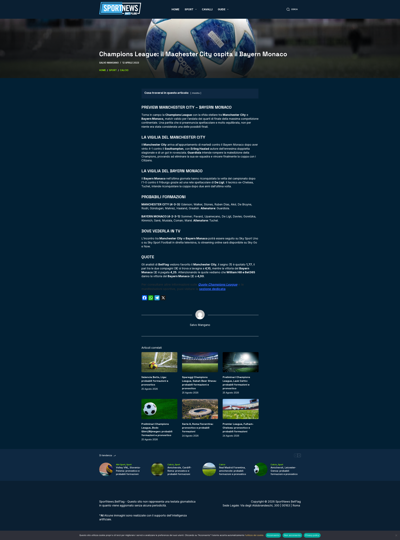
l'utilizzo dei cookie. (254, 535)
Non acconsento (292, 535)
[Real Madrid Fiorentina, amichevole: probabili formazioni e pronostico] (209, 469)
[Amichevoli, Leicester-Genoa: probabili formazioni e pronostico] (261, 469)
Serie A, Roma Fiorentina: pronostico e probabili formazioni (197, 427)
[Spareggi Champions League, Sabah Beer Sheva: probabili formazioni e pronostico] (200, 362)
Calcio (171, 464)
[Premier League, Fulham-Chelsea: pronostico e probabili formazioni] (241, 409)
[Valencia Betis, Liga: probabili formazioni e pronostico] (159, 362)
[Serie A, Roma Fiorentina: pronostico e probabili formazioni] (200, 409)
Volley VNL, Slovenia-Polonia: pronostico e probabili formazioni (128, 471)
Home (175, 9)
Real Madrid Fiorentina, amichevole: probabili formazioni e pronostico (232, 471)
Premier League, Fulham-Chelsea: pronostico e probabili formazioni (238, 427)
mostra (196, 93)
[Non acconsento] (396, 535)
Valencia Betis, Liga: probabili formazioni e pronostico (154, 381)
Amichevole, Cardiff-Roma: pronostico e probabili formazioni (179, 471)
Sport (189, 9)
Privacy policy (312, 535)
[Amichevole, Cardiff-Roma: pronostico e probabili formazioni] (157, 469)
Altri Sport (120, 464)
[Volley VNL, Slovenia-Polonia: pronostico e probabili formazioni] (106, 469)
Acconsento (273, 535)
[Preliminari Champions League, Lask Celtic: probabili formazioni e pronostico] (241, 362)
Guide (221, 9)
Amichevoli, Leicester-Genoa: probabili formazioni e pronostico (284, 471)
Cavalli (207, 9)
